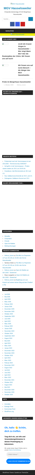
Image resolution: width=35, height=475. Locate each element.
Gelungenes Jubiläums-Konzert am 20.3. (16, 178)
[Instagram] (17, 24)
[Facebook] (12, 24)
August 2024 (8, 338)
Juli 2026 (7, 294)
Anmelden (7, 404)
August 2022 (8, 367)
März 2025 (7, 323)
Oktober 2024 (8, 333)
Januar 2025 (8, 328)
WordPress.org (9, 411)
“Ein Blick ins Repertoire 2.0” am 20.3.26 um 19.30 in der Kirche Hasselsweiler (17, 258)
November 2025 (9, 311)
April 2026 (7, 299)
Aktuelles (7, 236)
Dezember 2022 (9, 365)
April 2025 (7, 321)
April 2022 (7, 375)
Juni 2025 (7, 318)
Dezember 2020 (9, 389)
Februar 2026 (8, 304)
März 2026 (7, 301)
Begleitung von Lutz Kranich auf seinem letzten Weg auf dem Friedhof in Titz (17, 282)
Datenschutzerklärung (15, 450)
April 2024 (7, 343)
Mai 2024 (7, 341)
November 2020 (9, 392)
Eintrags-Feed (8, 406)
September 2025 (9, 316)
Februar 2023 (8, 363)
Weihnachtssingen (10, 246)
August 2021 (8, 385)
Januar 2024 (8, 348)
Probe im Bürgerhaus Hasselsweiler (16, 82)
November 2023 (9, 353)
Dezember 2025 (9, 309)
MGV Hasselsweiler (17, 8)
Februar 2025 (8, 326)
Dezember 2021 (9, 380)
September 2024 (9, 336)
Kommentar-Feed (9, 409)
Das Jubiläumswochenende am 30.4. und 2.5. (18, 176)
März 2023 (7, 360)
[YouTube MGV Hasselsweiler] (23, 24)
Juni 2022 (7, 372)
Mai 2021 (7, 387)
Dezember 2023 (9, 350)
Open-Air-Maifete (9, 243)
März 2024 (7, 345)
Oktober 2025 (8, 314)
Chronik (6, 241)
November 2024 (9, 331)
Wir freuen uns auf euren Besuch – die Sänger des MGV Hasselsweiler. (25, 70)
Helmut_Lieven (21, 85)
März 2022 (7, 377)
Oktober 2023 (8, 355)
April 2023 (7, 358)
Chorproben (8, 238)
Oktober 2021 (8, 382)
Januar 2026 (8, 306)
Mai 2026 (7, 297)
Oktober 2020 (8, 394)
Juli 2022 (7, 370)
